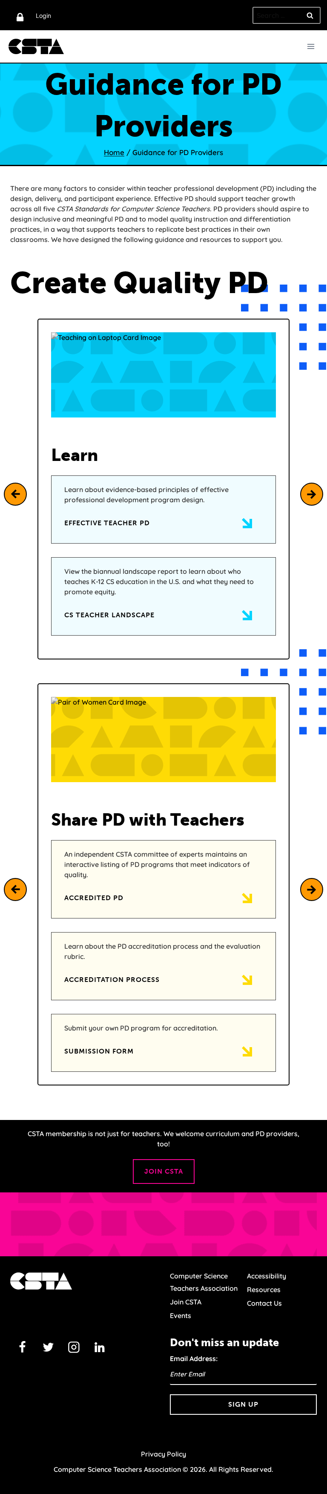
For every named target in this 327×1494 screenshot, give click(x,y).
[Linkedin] (99, 1347)
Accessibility (266, 1276)
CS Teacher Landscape (109, 615)
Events (180, 1315)
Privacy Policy (163, 1454)
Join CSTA (163, 1171)
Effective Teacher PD (107, 523)
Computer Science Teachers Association (204, 1282)
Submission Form (99, 1051)
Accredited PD (93, 898)
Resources (264, 1289)
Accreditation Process (112, 980)
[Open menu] (310, 46)
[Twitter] (48, 1347)
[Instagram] (74, 1347)
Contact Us (264, 1303)
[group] (163, 489)
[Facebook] (22, 1347)
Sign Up (243, 1404)
